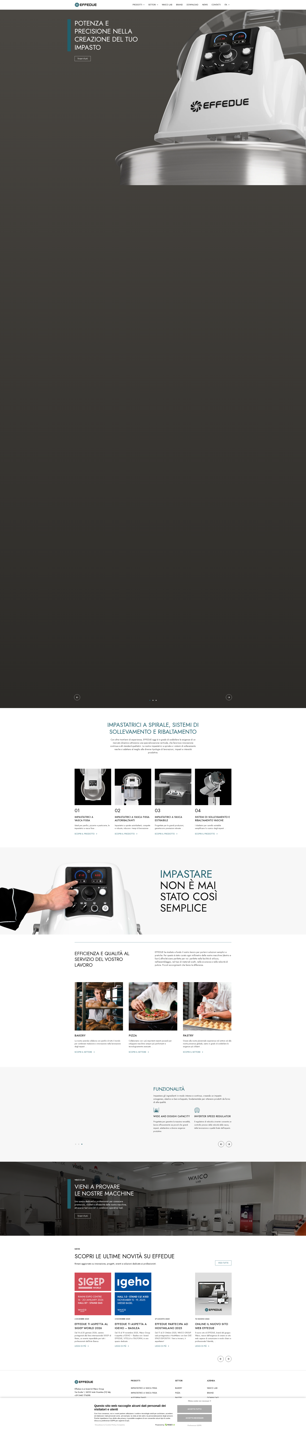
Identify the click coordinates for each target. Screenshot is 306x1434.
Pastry (178, 1397)
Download (213, 1397)
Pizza (177, 1393)
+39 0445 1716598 (82, 1395)
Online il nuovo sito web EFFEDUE (171, 1326)
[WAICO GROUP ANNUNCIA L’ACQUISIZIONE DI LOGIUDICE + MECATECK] (213, 1294)
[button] (143, 5)
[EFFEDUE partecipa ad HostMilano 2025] (133, 1294)
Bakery (178, 1388)
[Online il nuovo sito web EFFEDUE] (173, 1294)
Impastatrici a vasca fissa (144, 1388)
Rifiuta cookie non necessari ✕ (199, 1401)
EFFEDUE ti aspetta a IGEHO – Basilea (91, 1326)
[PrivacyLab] (169, 1425)
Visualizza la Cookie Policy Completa (110, 1425)
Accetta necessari (194, 1418)
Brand (210, 1393)
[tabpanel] (153, 583)
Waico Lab (212, 1388)
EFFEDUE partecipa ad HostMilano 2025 (131, 1326)
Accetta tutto (195, 1409)
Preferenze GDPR (194, 1425)
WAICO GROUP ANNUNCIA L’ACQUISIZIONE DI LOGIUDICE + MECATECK (212, 1330)
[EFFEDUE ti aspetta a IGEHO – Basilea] (93, 1294)
